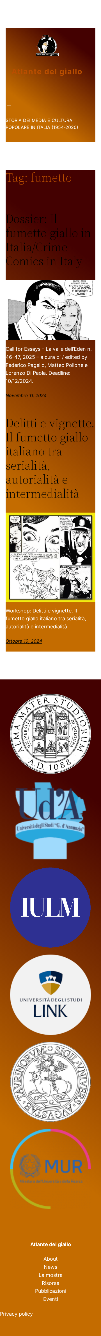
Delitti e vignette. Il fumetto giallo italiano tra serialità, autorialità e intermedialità (50, 458)
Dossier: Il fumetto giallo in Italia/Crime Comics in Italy (48, 240)
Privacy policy (16, 1314)
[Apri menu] (9, 107)
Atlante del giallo (47, 71)
